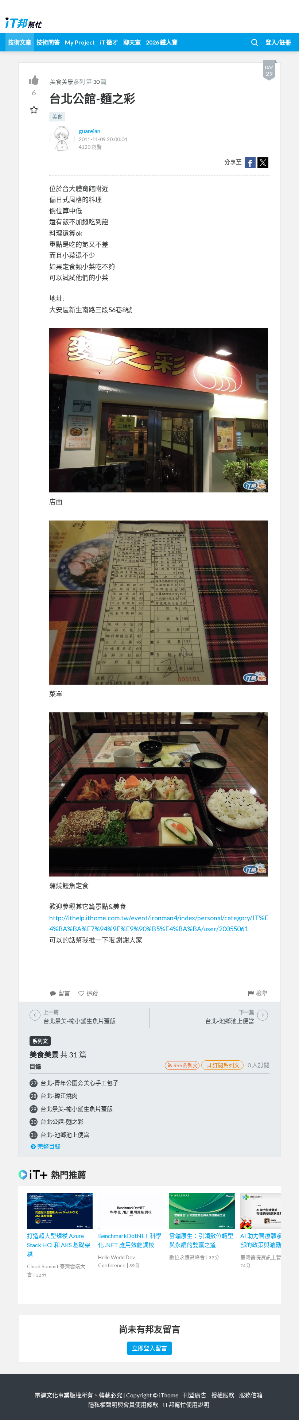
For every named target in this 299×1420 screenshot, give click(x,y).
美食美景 (61, 81)
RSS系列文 (185, 1065)
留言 (64, 993)
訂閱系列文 (226, 1065)
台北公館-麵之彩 (62, 1121)
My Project (80, 42)
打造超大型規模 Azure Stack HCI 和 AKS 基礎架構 (58, 1245)
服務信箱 (251, 1395)
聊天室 (132, 42)
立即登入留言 (149, 1347)
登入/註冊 (278, 42)
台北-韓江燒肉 (59, 1095)
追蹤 (92, 993)
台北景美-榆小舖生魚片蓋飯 (76, 1108)
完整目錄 (49, 1146)
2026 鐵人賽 (162, 42)
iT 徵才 (109, 42)
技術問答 (48, 42)
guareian (89, 130)
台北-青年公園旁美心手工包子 (79, 1082)
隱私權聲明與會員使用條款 (123, 1404)
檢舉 (262, 993)
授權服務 (222, 1395)
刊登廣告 (194, 1395)
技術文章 (19, 42)
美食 (57, 116)
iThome (168, 1395)
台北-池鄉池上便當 (64, 1134)
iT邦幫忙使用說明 (186, 1404)
